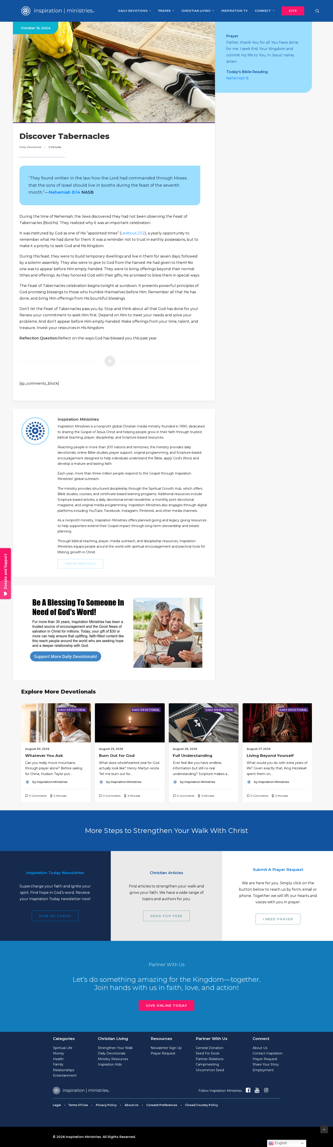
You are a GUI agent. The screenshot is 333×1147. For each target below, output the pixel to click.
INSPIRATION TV (234, 10)
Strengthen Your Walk (115, 1048)
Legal (57, 1105)
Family (58, 1064)
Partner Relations (209, 1059)
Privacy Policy (106, 1105)
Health (58, 1059)
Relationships (63, 1070)
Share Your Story (266, 1064)
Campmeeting (207, 1064)
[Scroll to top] (324, 1129)
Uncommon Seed (210, 1070)
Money (58, 1053)
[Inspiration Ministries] (57, 11)
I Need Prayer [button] (278, 919)
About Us (260, 1048)
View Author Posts (80, 563)
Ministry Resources (113, 1059)
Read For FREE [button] (166, 916)
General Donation (209, 1048)
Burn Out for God (117, 755)
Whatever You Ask (44, 755)
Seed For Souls (207, 1053)
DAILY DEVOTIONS (132, 10)
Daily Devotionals (111, 1053)
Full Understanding (192, 755)
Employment (263, 1070)
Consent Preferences (161, 1105)
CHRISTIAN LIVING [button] (196, 10)
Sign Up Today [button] (55, 916)
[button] (291, 10)
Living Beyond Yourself (270, 755)
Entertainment (65, 1075)
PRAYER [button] (164, 10)
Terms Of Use (78, 1105)
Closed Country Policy (201, 1105)
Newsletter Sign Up (166, 1048)
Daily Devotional (30, 147)
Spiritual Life (62, 1048)
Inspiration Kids (110, 1064)
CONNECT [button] (263, 10)
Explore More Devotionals (58, 691)
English (280, 1143)
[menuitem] (134, 11)
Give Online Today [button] (166, 1005)
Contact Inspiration (267, 1053)
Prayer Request (163, 1053)
